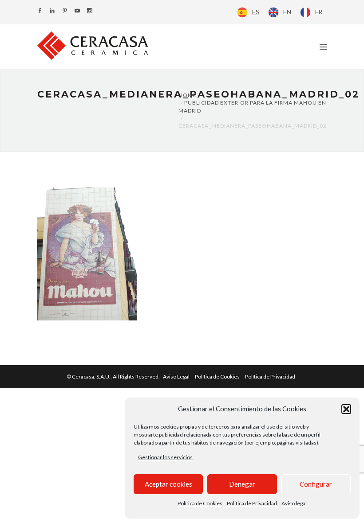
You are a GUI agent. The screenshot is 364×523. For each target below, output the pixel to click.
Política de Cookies (200, 503)
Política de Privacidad (270, 376)
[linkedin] (52, 11)
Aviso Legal (176, 376)
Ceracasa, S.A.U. (116, 376)
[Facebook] (40, 11)
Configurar (316, 484)
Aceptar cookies (168, 484)
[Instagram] (89, 11)
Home (187, 95)
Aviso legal (294, 503)
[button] (346, 409)
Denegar (242, 484)
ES (255, 12)
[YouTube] (77, 11)
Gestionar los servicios (165, 457)
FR (318, 12)
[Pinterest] (64, 11)
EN (287, 12)
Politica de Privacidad (252, 503)
